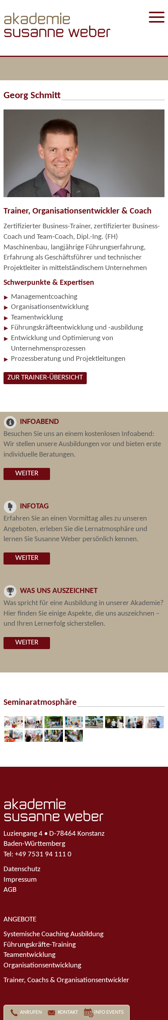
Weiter (26, 473)
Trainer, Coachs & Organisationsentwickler (66, 980)
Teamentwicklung (29, 955)
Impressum (20, 880)
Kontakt (68, 1012)
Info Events (108, 1012)
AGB (10, 890)
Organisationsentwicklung (42, 965)
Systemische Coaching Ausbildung (54, 934)
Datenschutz (22, 869)
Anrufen (31, 1012)
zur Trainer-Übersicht (45, 377)
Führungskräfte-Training (40, 945)
